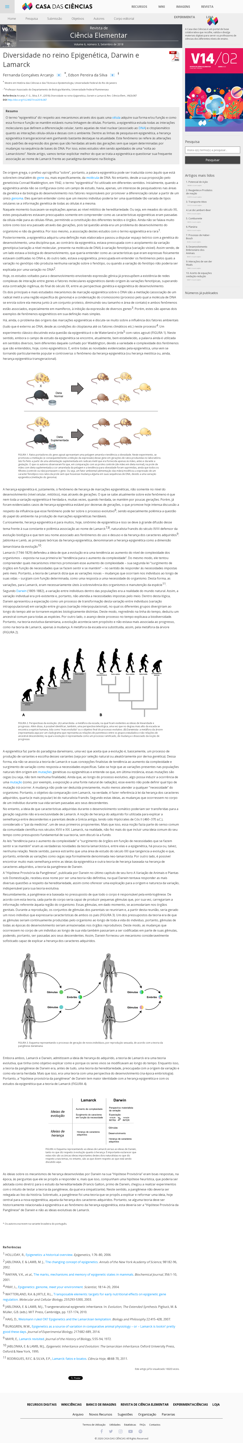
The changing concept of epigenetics (71, 1262)
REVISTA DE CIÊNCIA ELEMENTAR (145, 1404)
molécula (92, 178)
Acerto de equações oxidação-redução (199, 276)
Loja (209, 17)
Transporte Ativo (197, 203)
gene (40, 178)
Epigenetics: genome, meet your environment (50, 1287)
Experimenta (184, 17)
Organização (147, 1414)
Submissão (54, 18)
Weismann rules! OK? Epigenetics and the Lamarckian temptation (64, 1319)
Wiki (161, 7)
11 (164, 584)
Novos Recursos (100, 1414)
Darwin (21, 591)
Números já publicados (201, 293)
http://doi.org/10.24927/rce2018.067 (27, 99)
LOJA (216, 1404)
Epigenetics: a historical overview (49, 1255)
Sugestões (125, 1414)
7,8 (108, 527)
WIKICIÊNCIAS (71, 1404)
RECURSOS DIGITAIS (42, 1404)
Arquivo (78, 1414)
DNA (142, 128)
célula (116, 117)
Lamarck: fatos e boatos (69, 1359)
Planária (194, 228)
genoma (17, 198)
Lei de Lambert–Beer (199, 212)
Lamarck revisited (31, 1339)
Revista (207, 7)
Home (12, 18)
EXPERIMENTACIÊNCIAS (190, 1404)
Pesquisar (213, 160)
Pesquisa (31, 18)
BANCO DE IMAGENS (101, 1404)
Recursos (139, 7)
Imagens (183, 7)
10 (39, 545)
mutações (45, 772)
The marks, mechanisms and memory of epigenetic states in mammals (83, 1274)
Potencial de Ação (197, 183)
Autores (99, 18)
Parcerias (168, 1414)
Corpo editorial (124, 18)
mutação (16, 782)
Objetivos (78, 18)
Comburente (194, 220)
